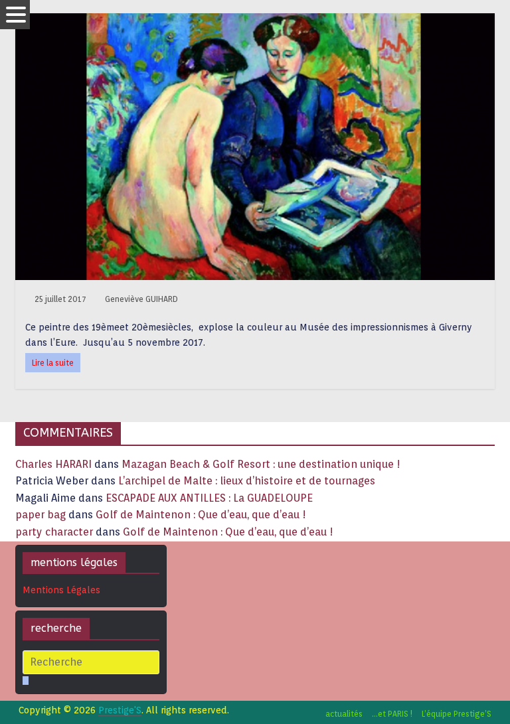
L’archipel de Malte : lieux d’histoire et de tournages (248, 480)
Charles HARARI (53, 464)
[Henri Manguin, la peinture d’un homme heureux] (255, 21)
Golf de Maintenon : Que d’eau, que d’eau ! (201, 514)
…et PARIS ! (392, 714)
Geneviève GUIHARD (141, 299)
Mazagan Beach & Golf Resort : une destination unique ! (261, 464)
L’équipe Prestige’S (456, 714)
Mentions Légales (61, 590)
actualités (344, 714)
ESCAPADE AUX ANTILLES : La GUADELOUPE (209, 498)
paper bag (40, 514)
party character (54, 532)
